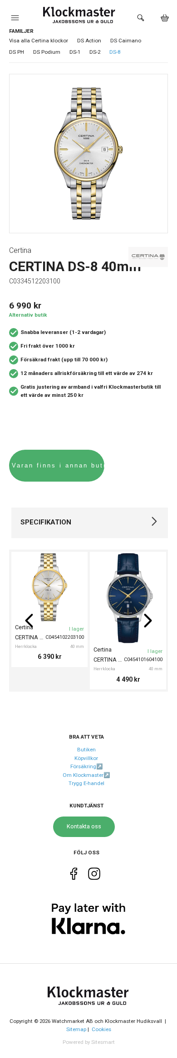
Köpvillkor (86, 758)
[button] (15, 20)
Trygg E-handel (86, 783)
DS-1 (74, 52)
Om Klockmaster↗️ (86, 775)
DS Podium (46, 52)
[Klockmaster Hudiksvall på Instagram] (94, 875)
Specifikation (45, 522)
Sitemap (76, 1029)
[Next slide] (148, 620)
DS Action (89, 40)
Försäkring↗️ (86, 766)
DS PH (16, 52)
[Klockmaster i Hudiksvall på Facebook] (74, 875)
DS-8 (114, 52)
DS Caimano (125, 40)
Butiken (86, 749)
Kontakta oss (84, 826)
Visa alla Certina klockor (38, 40)
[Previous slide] (29, 620)
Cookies (101, 1029)
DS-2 (94, 52)
